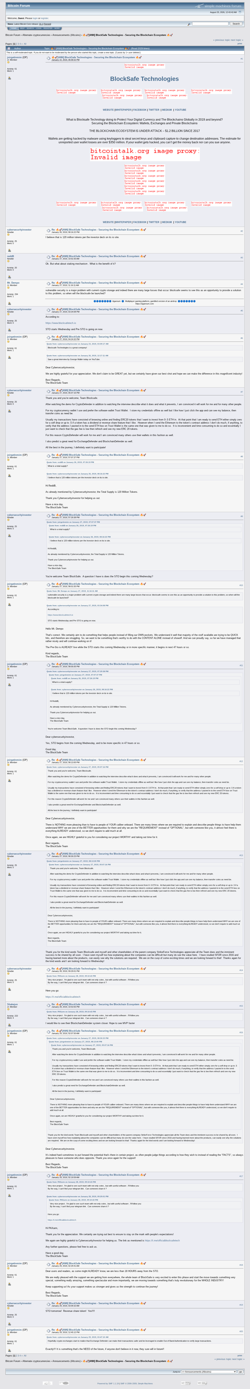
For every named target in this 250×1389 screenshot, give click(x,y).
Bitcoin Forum (12, 35)
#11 (241, 665)
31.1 (41, 24)
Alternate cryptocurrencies (36, 35)
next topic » (237, 40)
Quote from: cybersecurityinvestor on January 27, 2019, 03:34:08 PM (77, 605)
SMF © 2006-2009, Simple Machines (136, 1383)
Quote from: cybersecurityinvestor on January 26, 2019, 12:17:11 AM (77, 356)
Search (30, 28)
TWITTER (154, 109)
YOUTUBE (180, 109)
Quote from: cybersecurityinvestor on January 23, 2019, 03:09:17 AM (77, 344)
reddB (10, 256)
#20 (241, 1331)
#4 (242, 284)
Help (22, 28)
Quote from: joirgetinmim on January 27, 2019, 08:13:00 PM (73, 861)
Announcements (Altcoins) (67, 35)
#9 (242, 516)
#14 (241, 970)
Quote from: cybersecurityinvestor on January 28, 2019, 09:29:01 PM (77, 1196)
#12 (241, 761)
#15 (241, 1006)
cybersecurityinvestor (19, 229)
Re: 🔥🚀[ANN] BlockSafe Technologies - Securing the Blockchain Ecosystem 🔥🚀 (99, 229)
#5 (242, 311)
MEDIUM (167, 109)
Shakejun (12, 1004)
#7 (242, 392)
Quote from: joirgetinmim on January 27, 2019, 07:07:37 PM (73, 522)
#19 (241, 1305)
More (57, 28)
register (44, 18)
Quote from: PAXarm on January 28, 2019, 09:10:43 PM (71, 976)
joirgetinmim (14, 57)
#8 (242, 456)
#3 (242, 258)
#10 (241, 585)
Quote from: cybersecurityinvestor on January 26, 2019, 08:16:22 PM (77, 474)
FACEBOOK (139, 109)
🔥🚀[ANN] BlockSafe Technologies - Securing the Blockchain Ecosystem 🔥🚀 (128, 35)
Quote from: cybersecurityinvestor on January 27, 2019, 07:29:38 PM (77, 671)
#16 (241, 1032)
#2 (242, 231)
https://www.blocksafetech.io (61, 323)
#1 (242, 59)
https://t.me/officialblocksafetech (63, 996)
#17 (241, 1176)
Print (240, 43)
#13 (241, 855)
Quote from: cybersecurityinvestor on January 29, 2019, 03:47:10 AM (77, 1337)
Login (38, 28)
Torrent (47, 24)
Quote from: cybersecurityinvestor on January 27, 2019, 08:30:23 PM (77, 1038)
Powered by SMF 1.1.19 (108, 1383)
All (25, 44)
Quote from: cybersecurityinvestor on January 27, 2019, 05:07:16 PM (77, 767)
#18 (241, 1265)
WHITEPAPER (123, 109)
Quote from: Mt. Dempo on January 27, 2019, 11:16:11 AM (72, 591)
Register (48, 28)
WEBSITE (108, 109)
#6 (242, 338)
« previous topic (221, 40)
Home (13, 28)
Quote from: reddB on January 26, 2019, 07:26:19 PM (70, 462)
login (35, 18)
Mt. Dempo (13, 282)
